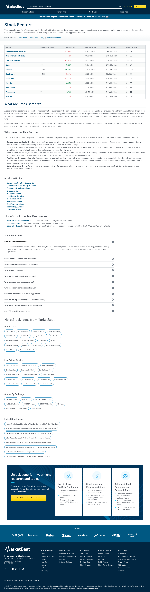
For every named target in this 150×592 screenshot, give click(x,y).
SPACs (24, 345)
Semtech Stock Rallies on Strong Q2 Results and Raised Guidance (28, 442)
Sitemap (121, 571)
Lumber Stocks (55, 336)
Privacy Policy (123, 562)
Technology (10, 92)
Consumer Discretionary (15, 56)
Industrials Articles (15, 198)
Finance (9, 69)
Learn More (22, 37)
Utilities (9, 97)
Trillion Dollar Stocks (53, 345)
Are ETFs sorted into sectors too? (17, 311)
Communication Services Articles (21, 183)
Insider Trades (103, 562)
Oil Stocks (42, 340)
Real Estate (10, 87)
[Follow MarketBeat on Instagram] (20, 569)
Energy (8, 65)
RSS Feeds (122, 565)
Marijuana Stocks (12, 340)
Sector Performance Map (18, 220)
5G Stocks (9, 331)
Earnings (101, 559)
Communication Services (16, 51)
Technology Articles (15, 206)
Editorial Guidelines (47, 556)
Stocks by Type (13, 226)
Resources (34, 37)
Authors (43, 559)
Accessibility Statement (126, 556)
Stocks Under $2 (11, 379)
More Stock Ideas (54, 37)
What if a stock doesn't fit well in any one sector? (23, 305)
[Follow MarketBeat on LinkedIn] (16, 569)
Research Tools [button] (28, 12)
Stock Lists (84, 553)
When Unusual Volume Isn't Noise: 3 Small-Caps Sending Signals (28, 438)
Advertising (122, 553)
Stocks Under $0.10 (45, 370)
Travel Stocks (36, 345)
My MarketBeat (85, 562)
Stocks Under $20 (12, 384)
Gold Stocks (25, 336)
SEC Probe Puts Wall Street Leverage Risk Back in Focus (25, 452)
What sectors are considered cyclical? (19, 282)
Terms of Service (124, 568)
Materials (9, 83)
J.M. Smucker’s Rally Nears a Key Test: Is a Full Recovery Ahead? (28, 456)
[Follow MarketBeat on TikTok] (23, 569)
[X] (5, 569)
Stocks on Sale (11, 370)
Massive (56, 586)
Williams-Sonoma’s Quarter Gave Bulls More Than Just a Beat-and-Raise (30, 447)
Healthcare (10, 74)
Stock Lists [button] (93, 12)
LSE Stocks (23, 408)
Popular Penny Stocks (29, 365)
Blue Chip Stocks (38, 331)
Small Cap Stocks (12, 345)
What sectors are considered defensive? (20, 288)
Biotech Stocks (23, 331)
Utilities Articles (14, 209)
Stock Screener (14, 223)
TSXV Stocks (10, 408)
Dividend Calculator (87, 559)
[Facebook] (9, 569)
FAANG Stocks (11, 336)
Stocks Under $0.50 (31, 374)
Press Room (45, 562)
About (43, 553)
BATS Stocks (36, 408)
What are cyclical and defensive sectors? (20, 276)
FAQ (42, 37)
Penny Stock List (12, 365)
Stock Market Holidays (106, 565)
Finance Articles (14, 193)
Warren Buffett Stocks (27, 350)
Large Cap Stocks (40, 336)
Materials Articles (14, 201)
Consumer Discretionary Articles (21, 185)
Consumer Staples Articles (18, 188)
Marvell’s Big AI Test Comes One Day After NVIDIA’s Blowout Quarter (29, 433)
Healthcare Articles (15, 196)
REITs (53, 340)
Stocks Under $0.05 (27, 370)
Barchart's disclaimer (91, 588)
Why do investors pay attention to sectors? (21, 264)
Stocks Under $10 (60, 379)
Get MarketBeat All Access (29, 498)
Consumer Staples (13, 60)
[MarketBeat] (14, 6)
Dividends (101, 556)
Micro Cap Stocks (28, 340)
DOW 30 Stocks (54, 331)
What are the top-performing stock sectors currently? (25, 299)
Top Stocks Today (48, 365)
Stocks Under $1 (48, 374)
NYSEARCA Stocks (12, 404)
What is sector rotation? (13, 270)
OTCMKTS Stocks (46, 404)
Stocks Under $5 (44, 379)
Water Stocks (10, 350)
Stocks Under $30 (29, 384)
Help (46, 571)
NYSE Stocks (26, 399)
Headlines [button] (124, 12)
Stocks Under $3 (27, 379)
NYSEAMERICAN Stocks (43, 399)
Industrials (10, 78)
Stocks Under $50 (46, 384)
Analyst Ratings (103, 553)
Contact (43, 568)
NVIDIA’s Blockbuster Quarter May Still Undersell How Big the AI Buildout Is (31, 428)
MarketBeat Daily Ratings (67, 556)
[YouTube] (13, 569)
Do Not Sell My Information (127, 559)
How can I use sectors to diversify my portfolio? (22, 294)
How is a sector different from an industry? (20, 259)
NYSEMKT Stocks (29, 404)
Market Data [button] (61, 12)
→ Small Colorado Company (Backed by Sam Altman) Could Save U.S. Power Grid (65, 17)
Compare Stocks (86, 556)
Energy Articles (14, 191)
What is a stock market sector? (16, 242)
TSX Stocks (60, 404)
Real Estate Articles (15, 204)
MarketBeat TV (64, 559)
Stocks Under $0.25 (13, 374)
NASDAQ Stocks (11, 399)
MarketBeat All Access (66, 553)
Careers (43, 565)
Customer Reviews (65, 562)
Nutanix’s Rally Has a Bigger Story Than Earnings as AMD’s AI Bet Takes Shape (32, 424)
